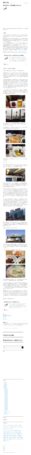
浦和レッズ (14, 328)
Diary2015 (6, 398)
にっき (4, 328)
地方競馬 (19, 432)
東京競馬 (4, 435)
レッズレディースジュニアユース (8, 430)
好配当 (8, 433)
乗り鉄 (4, 432)
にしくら (7, 428)
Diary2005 (6, 409)
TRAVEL (10, 328)
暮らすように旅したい (13, 433)
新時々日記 (6, 2)
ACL (12, 328)
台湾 (14, 432)
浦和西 (4, 437)
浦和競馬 (19, 435)
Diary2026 (5, 384)
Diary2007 (6, 407)
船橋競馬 (21, 437)
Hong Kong (15, 425)
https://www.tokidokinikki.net (7, 315)
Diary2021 (6, 391)
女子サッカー (6, 414)
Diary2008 (6, 406)
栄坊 (7, 435)
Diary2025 (5, 385)
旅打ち (6, 383)
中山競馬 (15, 430)
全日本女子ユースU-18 (9, 432)
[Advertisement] (15, 20)
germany (11, 425)
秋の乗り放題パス (14, 437)
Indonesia (19, 425)
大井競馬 (4, 433)
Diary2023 (6, 389)
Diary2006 (6, 408)
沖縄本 (12, 435)
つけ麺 (4, 428)
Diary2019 (6, 393)
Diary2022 (6, 390)
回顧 (16, 432)
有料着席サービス (19, 433)
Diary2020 (6, 392)
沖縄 (9, 435)
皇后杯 (10, 437)
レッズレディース (6, 410)
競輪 (18, 437)
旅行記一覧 (4, 316)
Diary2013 (6, 400)
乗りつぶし (19, 430)
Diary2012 (6, 401)
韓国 (16, 328)
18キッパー (5, 425)
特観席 (7, 437)
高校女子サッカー (6, 440)
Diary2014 (6, 399)
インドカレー (12, 428)
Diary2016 (6, 397)
